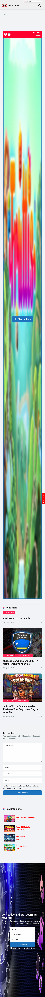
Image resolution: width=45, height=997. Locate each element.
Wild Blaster (20, 837)
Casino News (9, 655)
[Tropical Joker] (9, 847)
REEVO (17, 820)
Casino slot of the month (16, 618)
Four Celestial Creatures (25, 817)
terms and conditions (28, 948)
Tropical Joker (21, 846)
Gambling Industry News (24, 655)
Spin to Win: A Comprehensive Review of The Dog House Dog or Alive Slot (20, 709)
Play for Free (24, 319)
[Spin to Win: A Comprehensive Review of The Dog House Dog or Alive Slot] (22, 688)
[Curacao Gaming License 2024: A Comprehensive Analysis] (22, 642)
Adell (17, 839)
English (28, 1)
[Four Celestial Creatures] (9, 818)
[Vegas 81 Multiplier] (9, 828)
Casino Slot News (22, 701)
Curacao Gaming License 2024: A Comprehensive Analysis (20, 662)
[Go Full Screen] (9, 34)
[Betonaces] (10, 5)
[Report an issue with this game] (5, 34)
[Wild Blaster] (9, 838)
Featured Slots (9, 612)
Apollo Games (20, 829)
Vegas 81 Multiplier (23, 827)
